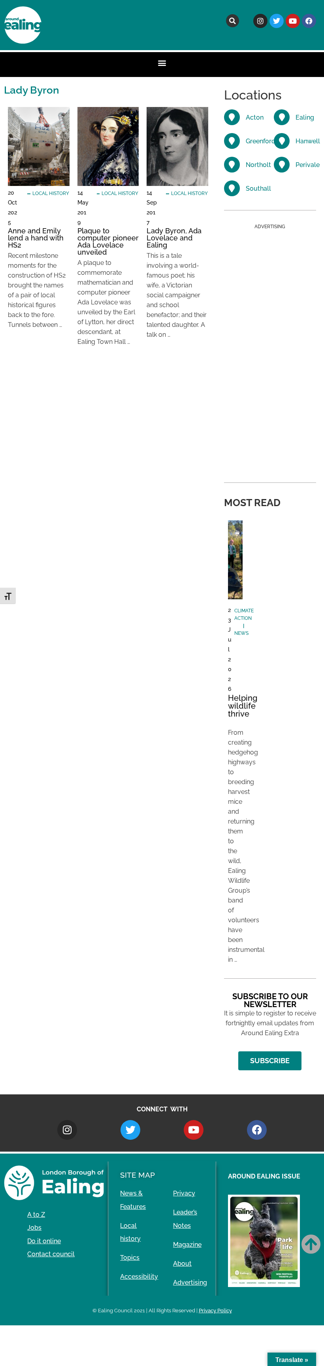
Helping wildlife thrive (242, 706)
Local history (50, 193)
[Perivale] (282, 165)
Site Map (137, 1175)
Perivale (308, 165)
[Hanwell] (282, 141)
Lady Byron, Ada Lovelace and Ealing (174, 238)
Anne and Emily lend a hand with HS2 (36, 238)
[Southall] (232, 188)
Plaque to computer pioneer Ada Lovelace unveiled (108, 241)
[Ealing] (282, 117)
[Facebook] (309, 21)
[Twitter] (276, 21)
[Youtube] (293, 21)
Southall (258, 188)
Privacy (184, 1193)
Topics (129, 1257)
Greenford (260, 141)
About (182, 1263)
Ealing (305, 117)
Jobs (34, 1227)
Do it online (44, 1241)
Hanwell (308, 141)
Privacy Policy (215, 1310)
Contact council (51, 1254)
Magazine (187, 1244)
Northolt (258, 165)
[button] (232, 20)
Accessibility (139, 1276)
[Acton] (232, 117)
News (241, 633)
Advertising (190, 1282)
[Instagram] (260, 21)
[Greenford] (232, 141)
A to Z (36, 1214)
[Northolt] (232, 165)
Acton (255, 117)
